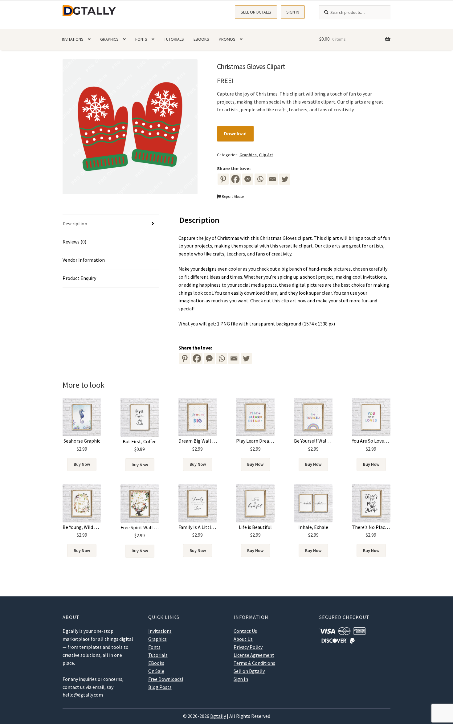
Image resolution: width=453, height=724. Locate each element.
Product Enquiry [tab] (79, 278)
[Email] (272, 179)
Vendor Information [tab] (84, 260)
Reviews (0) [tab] (74, 242)
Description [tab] (75, 223)
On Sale (156, 671)
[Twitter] (284, 179)
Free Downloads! (165, 679)
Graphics (109, 39)
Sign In (292, 12)
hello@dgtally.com (83, 695)
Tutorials (174, 39)
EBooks (201, 39)
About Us (243, 639)
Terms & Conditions (254, 663)
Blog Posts (160, 687)
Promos (227, 39)
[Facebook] (235, 179)
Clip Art (266, 154)
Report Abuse (232, 196)
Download (235, 133)
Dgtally (218, 716)
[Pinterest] (223, 179)
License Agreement (254, 655)
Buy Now (82, 464)
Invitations (73, 39)
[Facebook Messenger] (209, 358)
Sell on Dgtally (256, 12)
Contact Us (245, 631)
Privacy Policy (248, 647)
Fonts (141, 39)
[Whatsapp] (260, 179)
